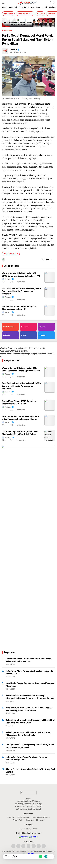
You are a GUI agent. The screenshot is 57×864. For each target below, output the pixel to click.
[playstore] (33, 837)
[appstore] (23, 837)
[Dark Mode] (54, 2)
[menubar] (3, 2)
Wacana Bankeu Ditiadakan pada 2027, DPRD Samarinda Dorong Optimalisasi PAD (21, 274)
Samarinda (8, 13)
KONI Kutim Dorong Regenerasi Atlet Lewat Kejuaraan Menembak (30, 684)
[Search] (50, 2)
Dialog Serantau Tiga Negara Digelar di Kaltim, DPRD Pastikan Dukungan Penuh (30, 746)
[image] (49, 277)
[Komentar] (13, 856)
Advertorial (7, 30)
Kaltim (40, 13)
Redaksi (13, 49)
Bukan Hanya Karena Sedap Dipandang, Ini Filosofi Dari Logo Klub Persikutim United (30, 721)
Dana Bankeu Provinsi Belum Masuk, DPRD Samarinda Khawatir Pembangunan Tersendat (21, 291)
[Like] (5, 856)
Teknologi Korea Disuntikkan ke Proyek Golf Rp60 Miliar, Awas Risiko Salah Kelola (28, 733)
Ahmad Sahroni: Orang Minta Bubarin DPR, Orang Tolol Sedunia (30, 770)
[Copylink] (45, 856)
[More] (41, 282)
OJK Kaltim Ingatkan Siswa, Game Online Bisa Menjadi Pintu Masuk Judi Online (20, 433)
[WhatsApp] (40, 856)
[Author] (5, 51)
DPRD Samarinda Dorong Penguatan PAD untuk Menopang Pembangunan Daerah (20, 417)
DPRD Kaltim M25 (25, 13)
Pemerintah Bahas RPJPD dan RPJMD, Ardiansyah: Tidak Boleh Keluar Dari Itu (28, 660)
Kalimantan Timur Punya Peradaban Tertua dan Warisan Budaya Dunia (27, 758)
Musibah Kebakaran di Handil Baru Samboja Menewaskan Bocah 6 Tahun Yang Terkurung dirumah (30, 697)
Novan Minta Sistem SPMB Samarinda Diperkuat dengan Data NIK (19, 307)
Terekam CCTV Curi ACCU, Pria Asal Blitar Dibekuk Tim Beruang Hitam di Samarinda (29, 709)
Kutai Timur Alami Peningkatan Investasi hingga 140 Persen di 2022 (29, 672)
